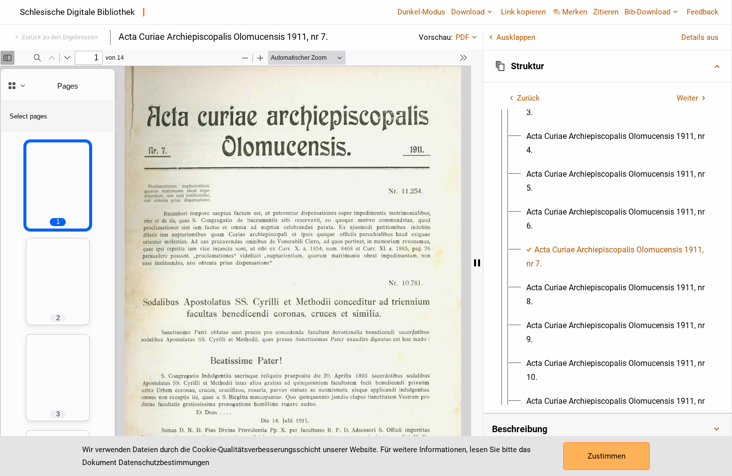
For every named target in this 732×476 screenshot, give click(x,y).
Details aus (700, 37)
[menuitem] (616, 143)
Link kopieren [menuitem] (523, 11)
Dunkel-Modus (421, 11)
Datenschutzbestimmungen (164, 462)
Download (468, 11)
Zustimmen (606, 456)
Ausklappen (515, 37)
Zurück (528, 98)
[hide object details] (477, 263)
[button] (608, 66)
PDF (462, 37)
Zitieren (605, 11)
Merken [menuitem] (574, 11)
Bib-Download (647, 11)
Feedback (703, 11)
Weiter (687, 98)
